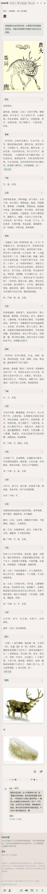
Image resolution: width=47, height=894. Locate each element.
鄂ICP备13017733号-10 (24, 881)
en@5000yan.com (9, 884)
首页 (4, 11)
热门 (14, 3)
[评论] (21, 890)
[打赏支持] (9, 890)
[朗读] (26, 890)
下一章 (32, 780)
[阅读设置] (31, 890)
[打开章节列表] (4, 890)
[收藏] (34, 771)
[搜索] (37, 3)
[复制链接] (41, 771)
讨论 (33, 3)
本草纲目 (12, 11)
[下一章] (42, 890)
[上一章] (37, 890)
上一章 (14, 780)
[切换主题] (41, 3)
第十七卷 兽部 (22, 11)
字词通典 (23, 3)
